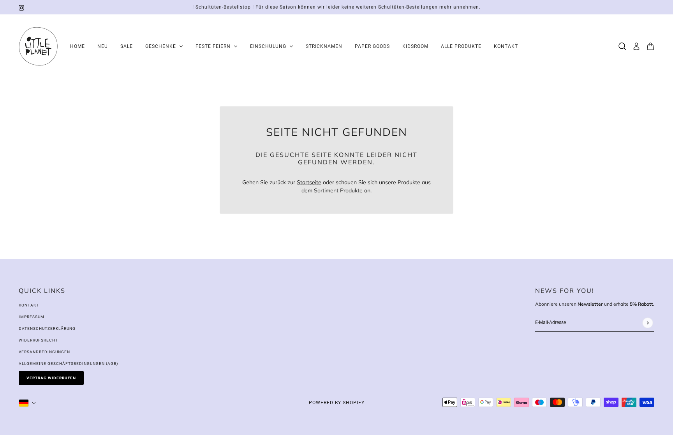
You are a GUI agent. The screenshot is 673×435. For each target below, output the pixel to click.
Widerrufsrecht (38, 340)
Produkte (351, 190)
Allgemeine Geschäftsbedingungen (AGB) (68, 363)
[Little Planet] (38, 46)
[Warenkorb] (650, 46)
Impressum (31, 317)
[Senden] (647, 322)
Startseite (309, 182)
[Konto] (636, 46)
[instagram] (21, 7)
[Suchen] (622, 46)
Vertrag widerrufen (51, 378)
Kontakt (29, 305)
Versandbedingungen (44, 352)
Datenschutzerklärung (47, 328)
